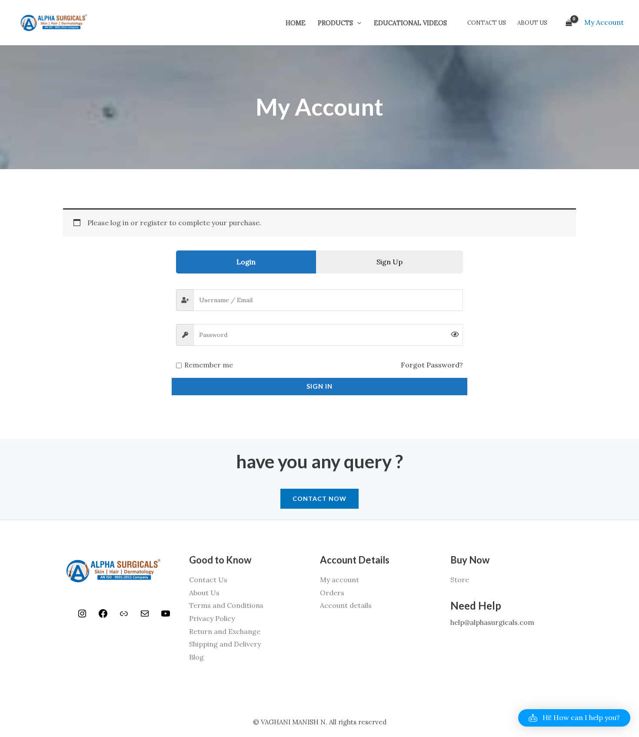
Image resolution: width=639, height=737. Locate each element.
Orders (332, 592)
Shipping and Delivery (225, 644)
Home (296, 23)
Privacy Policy (212, 618)
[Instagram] (82, 616)
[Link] (124, 616)
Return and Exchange (224, 631)
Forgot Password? (432, 364)
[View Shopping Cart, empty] (569, 23)
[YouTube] (165, 616)
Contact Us (486, 23)
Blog (196, 657)
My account (339, 579)
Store (459, 579)
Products (335, 23)
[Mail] (145, 616)
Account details (346, 605)
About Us (532, 23)
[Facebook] (103, 616)
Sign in (319, 386)
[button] (357, 23)
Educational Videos (410, 23)
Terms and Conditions (226, 605)
